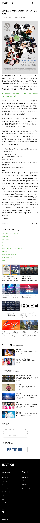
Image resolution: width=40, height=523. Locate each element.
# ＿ (3, 243)
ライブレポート (6, 492)
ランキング (5, 484)
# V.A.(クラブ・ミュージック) (10, 234)
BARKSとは (25, 477)
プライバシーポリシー (28, 488)
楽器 (3, 499)
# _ (3, 246)
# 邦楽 (3, 260)
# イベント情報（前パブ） (9, 254)
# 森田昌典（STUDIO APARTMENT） (12, 249)
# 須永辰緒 (5, 237)
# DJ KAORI (5, 240)
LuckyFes (4, 503)
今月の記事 (5, 477)
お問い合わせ (25, 481)
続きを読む (35, 223)
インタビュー (5, 488)
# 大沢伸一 (5, 251)
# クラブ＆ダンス (7, 257)
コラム (4, 495)
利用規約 (24, 484)
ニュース (4, 481)
